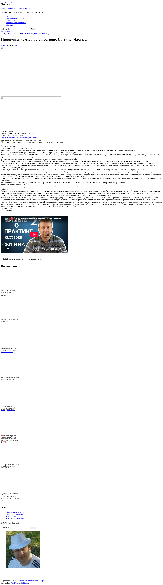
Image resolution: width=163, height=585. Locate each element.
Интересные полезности (16, 23)
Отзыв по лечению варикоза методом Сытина (19, 138)
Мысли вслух (11, 21)
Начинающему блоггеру (15, 18)
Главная (9, 16)
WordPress (15, 583)
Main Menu (5, 31)
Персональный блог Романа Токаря (15, 8)
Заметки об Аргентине (15, 518)
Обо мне (9, 25)
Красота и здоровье (30, 34)
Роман (16, 45)
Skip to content (6, 2)
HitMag (25, 583)
